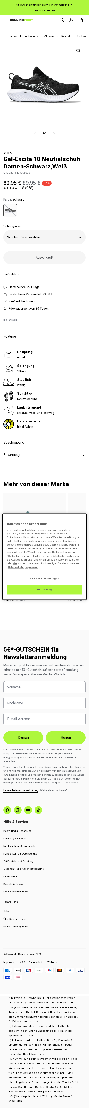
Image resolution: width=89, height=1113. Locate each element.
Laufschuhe (31, 36)
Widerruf (52, 962)
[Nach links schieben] (35, 133)
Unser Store (10, 876)
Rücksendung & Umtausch (19, 846)
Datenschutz (36, 962)
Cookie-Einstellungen (15, 891)
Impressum (9, 962)
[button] (5, 20)
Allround (49, 36)
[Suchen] (62, 20)
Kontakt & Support (13, 884)
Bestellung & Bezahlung (17, 830)
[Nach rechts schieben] (54, 133)
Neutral (65, 36)
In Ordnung (44, 589)
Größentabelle (11, 274)
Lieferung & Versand (15, 838)
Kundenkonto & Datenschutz (20, 853)
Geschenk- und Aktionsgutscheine (23, 868)
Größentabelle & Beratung (18, 861)
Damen (13, 36)
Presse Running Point (15, 926)
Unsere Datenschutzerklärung (20, 790)
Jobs (6, 911)
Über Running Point (14, 918)
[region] (44, 556)
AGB (22, 962)
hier (15, 563)
